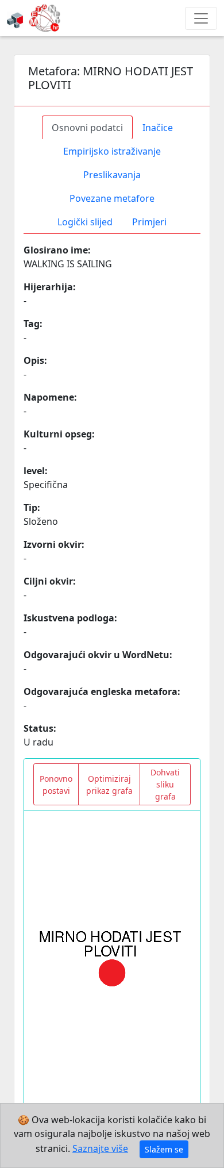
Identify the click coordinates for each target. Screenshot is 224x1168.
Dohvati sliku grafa (165, 784)
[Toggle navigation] (201, 18)
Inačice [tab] (157, 127)
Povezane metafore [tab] (112, 198)
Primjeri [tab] (149, 222)
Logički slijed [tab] (85, 222)
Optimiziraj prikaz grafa (109, 784)
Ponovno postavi (56, 784)
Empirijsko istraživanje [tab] (112, 151)
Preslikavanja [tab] (112, 174)
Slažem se (164, 1149)
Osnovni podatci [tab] (87, 127)
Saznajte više (100, 1148)
